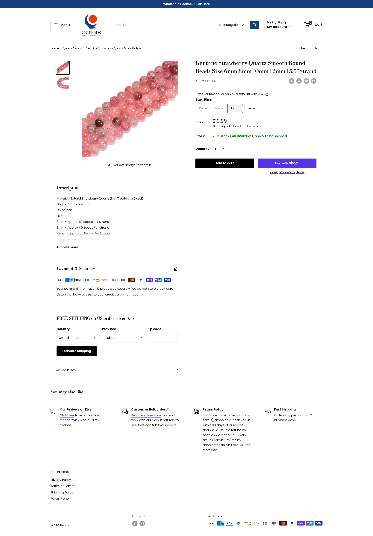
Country (63, 329)
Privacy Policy (61, 480)
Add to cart (225, 163)
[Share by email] (313, 81)
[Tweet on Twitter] (306, 81)
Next (317, 48)
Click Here (67, 415)
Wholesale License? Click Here (186, 4)
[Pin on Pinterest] (299, 81)
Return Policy (60, 498)
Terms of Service (63, 486)
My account (277, 26)
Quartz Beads (72, 48)
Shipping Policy (62, 492)
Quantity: (202, 148)
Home (55, 48)
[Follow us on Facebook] (135, 523)
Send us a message (146, 415)
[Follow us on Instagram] (142, 523)
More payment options (287, 172)
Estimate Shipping (76, 351)
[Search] (254, 25)
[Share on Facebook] (291, 81)
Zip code (154, 329)
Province (109, 329)
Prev (303, 48)
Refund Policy (66, 370)
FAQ (242, 445)
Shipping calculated (227, 126)
